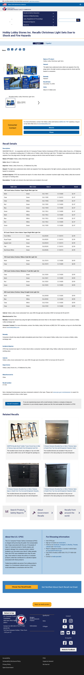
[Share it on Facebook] (8, 49)
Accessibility (6, 658)
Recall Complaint (12, 404)
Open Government (8, 667)
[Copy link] (24, 49)
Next (38, 102)
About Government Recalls (43, 513)
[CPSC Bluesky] (68, 633)
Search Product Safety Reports (17, 511)
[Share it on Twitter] (12, 49)
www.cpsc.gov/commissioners (62, 392)
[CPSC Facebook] (65, 621)
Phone (51, 132)
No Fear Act (46, 664)
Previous (4, 102)
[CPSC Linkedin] (63, 633)
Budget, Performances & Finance (34, 619)
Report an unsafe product (42, 604)
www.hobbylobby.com (44, 124)
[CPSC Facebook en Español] (65, 643)
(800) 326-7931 (64, 122)
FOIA (44, 658)
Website (51, 128)
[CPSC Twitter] (72, 627)
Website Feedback (68, 650)
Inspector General (48, 661)
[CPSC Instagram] (71, 621)
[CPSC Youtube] (65, 627)
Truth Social (57, 546)
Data (44, 621)
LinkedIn (48, 546)
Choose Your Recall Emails (21, 587)
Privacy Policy (7, 664)
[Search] (78, 20)
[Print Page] (20, 49)
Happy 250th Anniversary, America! (17, 4)
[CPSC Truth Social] (74, 633)
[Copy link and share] (16, 49)
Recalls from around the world (70, 513)
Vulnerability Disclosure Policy (12, 661)
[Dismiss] (80, 4)
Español (48, 43)
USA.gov (45, 626)
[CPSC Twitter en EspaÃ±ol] (71, 643)
